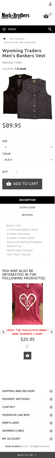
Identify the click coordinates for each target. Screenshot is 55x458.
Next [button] (51, 331)
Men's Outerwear (17, 39)
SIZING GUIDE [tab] (27, 207)
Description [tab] (27, 200)
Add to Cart (25, 184)
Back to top (26, 455)
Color (6, 153)
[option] (27, 96)
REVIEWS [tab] (27, 215)
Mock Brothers (13, 446)
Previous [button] (3, 331)
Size (4, 141)
